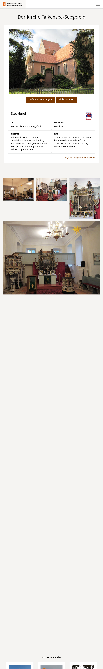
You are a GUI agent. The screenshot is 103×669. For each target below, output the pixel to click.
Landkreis (59, 123)
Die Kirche (16, 134)
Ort (12, 123)
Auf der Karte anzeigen (41, 99)
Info (56, 134)
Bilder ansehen (66, 99)
